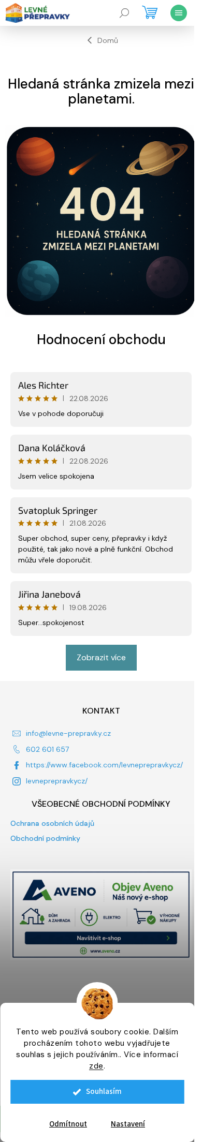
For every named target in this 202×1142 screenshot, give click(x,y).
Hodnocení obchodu (101, 339)
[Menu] (178, 13)
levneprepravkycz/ (57, 780)
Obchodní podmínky (45, 838)
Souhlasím (104, 1091)
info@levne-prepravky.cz (68, 733)
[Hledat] (124, 13)
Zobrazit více (101, 657)
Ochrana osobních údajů (52, 823)
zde (96, 1066)
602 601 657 (47, 749)
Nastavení (128, 1124)
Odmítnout (68, 1124)
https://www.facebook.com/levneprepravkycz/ (104, 764)
